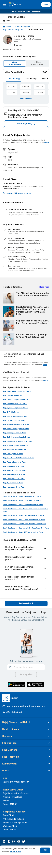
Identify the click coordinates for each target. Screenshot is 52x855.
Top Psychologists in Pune (14, 462)
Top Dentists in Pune (12, 395)
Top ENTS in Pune (11, 412)
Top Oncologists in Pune (14, 479)
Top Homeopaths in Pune (14, 487)
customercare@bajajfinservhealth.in (25, 706)
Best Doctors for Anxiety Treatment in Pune (23, 505)
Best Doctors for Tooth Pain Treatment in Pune (24, 524)
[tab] (13, 78)
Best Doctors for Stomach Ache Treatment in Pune (26, 528)
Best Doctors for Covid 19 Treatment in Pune (23, 532)
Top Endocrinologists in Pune (16, 429)
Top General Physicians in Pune (17, 391)
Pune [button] (8, 21)
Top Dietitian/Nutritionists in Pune (18, 458)
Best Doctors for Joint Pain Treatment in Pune (24, 520)
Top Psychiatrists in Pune (14, 449)
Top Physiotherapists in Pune (16, 424)
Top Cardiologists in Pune (14, 420)
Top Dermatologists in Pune (15, 399)
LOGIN (46, 4)
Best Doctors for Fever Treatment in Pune (22, 496)
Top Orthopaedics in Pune (14, 433)
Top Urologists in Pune (13, 454)
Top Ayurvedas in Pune (13, 483)
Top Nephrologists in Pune (15, 470)
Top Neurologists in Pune (14, 474)
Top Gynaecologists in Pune (15, 408)
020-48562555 (14, 712)
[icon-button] (4, 17)
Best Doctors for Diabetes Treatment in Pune (23, 515)
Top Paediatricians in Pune (15, 404)
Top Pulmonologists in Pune (15, 445)
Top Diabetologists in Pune (15, 416)
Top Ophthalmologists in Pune (16, 437)
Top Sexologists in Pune (13, 466)
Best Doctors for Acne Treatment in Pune (22, 500)
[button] (26, 722)
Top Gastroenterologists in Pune (17, 441)
